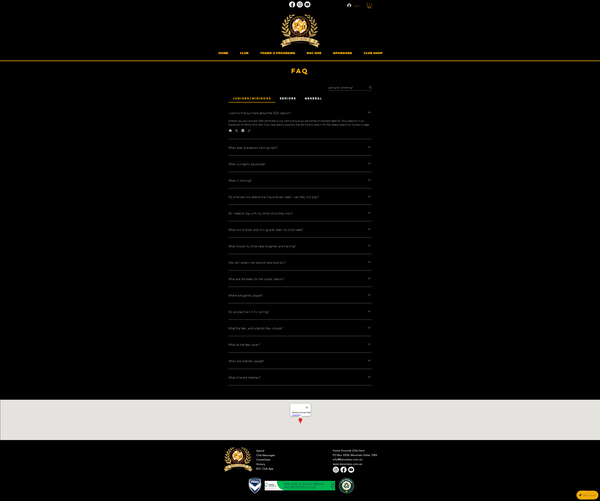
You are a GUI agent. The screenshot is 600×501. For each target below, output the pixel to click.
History (260, 464)
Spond (260, 451)
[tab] (251, 98)
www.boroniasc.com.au (347, 464)
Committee (263, 459)
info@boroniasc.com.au (347, 459)
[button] (369, 5)
